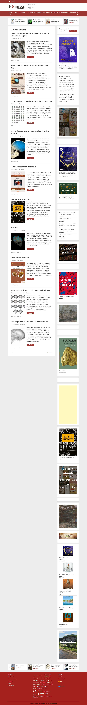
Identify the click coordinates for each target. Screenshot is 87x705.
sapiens (68, 99)
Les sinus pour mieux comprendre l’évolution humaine (30, 322)
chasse (70, 78)
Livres (9, 683)
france (64, 84)
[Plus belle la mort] (68, 618)
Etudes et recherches (16, 60)
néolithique (62, 92)
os (66, 92)
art (67, 78)
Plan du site (60, 674)
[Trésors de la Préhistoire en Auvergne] (68, 551)
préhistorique (62, 99)
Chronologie (30, 12)
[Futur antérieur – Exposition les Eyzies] (68, 568)
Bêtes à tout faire (19, 666)
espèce (64, 82)
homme (68, 86)
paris (49, 691)
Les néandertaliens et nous (20, 257)
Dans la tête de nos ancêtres (20, 199)
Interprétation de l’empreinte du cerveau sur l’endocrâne (30, 290)
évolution (65, 101)
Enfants (11, 14)
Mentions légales (61, 678)
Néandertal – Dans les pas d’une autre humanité (38, 666)
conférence (67, 80)
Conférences (36, 23)
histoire (60, 86)
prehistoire (61, 97)
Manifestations (72, 668)
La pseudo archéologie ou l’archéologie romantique (54, 20)
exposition (71, 82)
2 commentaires (31, 293)
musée (64, 90)
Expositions (17, 23)
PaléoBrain (14, 228)
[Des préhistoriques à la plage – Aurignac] (68, 601)
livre (73, 88)
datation (72, 80)
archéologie (62, 78)
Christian (21, 38)
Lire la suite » (31, 57)
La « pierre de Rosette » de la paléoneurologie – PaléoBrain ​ (31, 101)
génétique (72, 84)
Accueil (10, 12)
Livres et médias (74, 12)
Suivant (49, 352)
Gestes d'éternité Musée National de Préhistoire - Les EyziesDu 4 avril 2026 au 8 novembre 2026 (68, 67)
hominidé (64, 86)
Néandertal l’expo (73, 20)
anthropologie (67, 76)
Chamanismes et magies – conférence (38, 20)
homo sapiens (62, 88)
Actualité (53, 668)
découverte (61, 82)
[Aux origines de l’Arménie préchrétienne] (68, 584)
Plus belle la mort (63, 624)
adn (60, 76)
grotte (67, 84)
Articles (23, 12)
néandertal (70, 90)
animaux (62, 76)
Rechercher (73, 31)
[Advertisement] (68, 404)
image (71, 88)
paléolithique (64, 94)
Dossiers (16, 12)
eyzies (40, 680)
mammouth (51, 684)
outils (69, 92)
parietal (72, 94)
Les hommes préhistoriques (53, 12)
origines (41, 688)
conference (61, 80)
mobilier (60, 90)
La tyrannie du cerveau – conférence (23, 167)
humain (68, 88)
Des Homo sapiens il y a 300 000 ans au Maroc (56, 666)
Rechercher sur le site (64, 28)
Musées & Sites (65, 12)
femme (60, 84)
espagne (42, 678)
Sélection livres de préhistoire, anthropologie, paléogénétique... (69, 120)
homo (73, 86)
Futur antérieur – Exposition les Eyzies (20, 20)
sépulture (60, 101)
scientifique (72, 99)
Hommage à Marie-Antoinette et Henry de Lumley (73, 666)
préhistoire (69, 97)
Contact (60, 676)
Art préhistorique (40, 12)
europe (67, 82)
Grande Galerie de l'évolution (68, 514)
